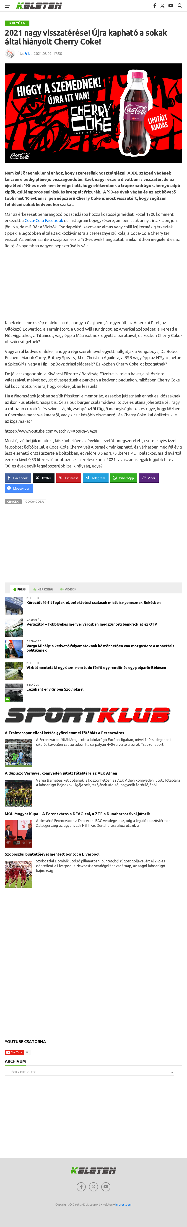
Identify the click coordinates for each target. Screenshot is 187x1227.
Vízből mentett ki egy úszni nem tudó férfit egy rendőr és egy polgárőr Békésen (96, 667)
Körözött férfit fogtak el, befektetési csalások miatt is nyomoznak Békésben (93, 602)
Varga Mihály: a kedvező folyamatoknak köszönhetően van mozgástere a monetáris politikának (100, 648)
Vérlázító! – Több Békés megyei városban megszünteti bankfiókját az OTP (91, 624)
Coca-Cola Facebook (44, 220)
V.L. (28, 54)
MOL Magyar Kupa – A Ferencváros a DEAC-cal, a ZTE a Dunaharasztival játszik (77, 814)
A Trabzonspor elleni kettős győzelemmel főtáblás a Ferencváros (64, 733)
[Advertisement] (93, 284)
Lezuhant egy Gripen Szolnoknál (54, 689)
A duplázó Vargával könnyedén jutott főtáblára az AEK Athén (61, 773)
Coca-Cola (34, 501)
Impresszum (123, 1204)
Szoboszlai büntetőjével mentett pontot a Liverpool (52, 854)
